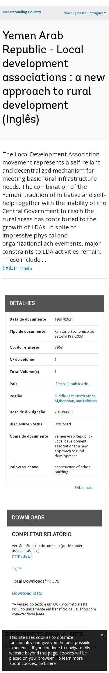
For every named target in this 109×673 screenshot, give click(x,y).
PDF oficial (22, 556)
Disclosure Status (26, 424)
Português (95, 13)
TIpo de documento (27, 331)
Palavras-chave (24, 466)
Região (16, 396)
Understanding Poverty (22, 12)
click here (47, 663)
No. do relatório (24, 347)
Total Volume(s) (24, 371)
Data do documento (28, 319)
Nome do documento (29, 436)
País (13, 383)
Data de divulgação (27, 411)
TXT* (17, 569)
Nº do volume (22, 359)
